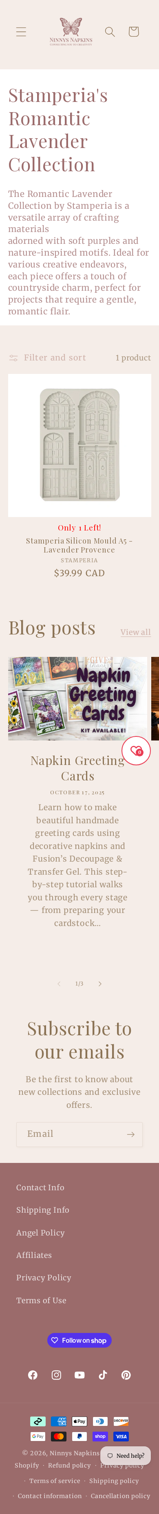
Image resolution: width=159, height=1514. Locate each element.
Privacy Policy (44, 1277)
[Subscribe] (130, 1134)
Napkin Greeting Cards (77, 768)
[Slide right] (100, 984)
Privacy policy (122, 1465)
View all (136, 632)
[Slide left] (59, 984)
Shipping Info (43, 1210)
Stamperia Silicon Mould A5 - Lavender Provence (79, 545)
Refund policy (69, 1465)
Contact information (50, 1496)
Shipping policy (114, 1481)
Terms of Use (41, 1300)
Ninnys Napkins (75, 1453)
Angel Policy (40, 1233)
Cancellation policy (120, 1496)
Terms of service (54, 1481)
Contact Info (40, 1187)
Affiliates (34, 1255)
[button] (21, 31)
